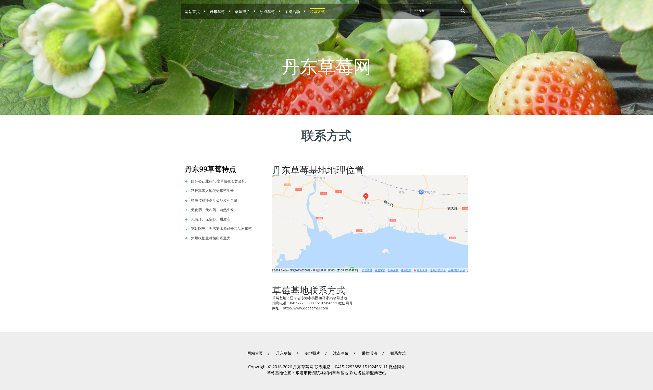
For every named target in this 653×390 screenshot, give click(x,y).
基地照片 (312, 353)
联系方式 (317, 11)
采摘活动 (292, 11)
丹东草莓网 (326, 67)
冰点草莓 (267, 11)
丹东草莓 (217, 11)
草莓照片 (242, 11)
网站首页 (192, 11)
